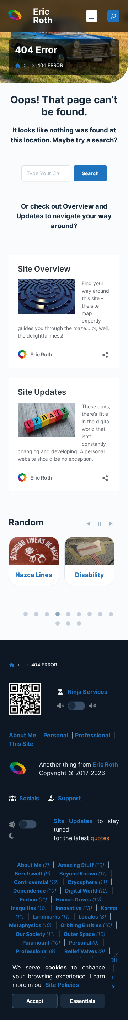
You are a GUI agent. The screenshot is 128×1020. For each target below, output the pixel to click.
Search (90, 173)
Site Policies (62, 984)
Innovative (73, 908)
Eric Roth (43, 15)
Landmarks (51, 917)
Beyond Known (83, 873)
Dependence (34, 891)
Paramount (41, 943)
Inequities (29, 908)
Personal (55, 735)
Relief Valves (84, 951)
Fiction (33, 899)
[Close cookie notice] (116, 955)
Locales (92, 917)
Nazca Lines (33, 575)
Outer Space (84, 934)
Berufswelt (32, 873)
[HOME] (17, 65)
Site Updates (73, 821)
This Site (21, 743)
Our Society (35, 934)
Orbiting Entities (86, 925)
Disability (89, 575)
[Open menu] (91, 16)
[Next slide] (111, 524)
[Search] (113, 16)
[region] (64, 582)
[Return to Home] (18, 769)
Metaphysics (30, 925)
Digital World (86, 891)
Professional (92, 735)
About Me (22, 735)
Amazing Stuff (81, 865)
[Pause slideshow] (100, 524)
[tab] (25, 614)
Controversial (36, 882)
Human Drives (78, 899)
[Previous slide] (88, 524)
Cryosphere (87, 882)
